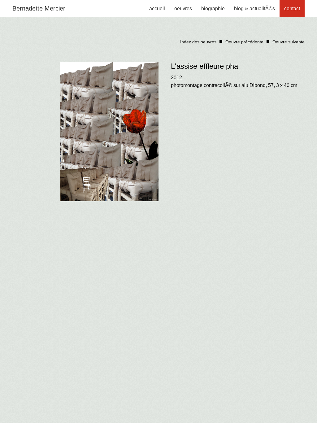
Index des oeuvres (198, 41)
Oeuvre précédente (244, 41)
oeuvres (183, 8)
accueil (157, 8)
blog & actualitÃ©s (254, 8)
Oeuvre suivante (288, 41)
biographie (213, 8)
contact (292, 8)
